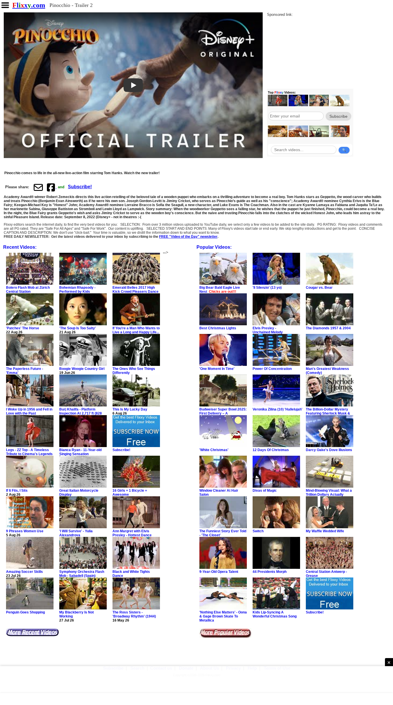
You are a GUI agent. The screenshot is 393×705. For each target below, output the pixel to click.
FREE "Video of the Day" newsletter (188, 237)
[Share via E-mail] (38, 187)
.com (28, 5)
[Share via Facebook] (51, 187)
